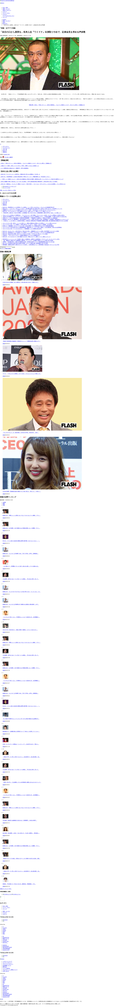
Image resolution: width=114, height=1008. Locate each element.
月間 (4, 505)
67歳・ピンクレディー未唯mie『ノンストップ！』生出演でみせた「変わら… (21, 744)
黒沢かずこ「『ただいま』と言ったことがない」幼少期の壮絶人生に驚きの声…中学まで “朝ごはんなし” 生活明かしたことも (32, 208)
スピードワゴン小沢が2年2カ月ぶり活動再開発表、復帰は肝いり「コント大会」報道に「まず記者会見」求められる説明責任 (32, 227)
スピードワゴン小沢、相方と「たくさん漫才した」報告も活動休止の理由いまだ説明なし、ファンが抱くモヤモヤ (29, 223)
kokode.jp (5, 945)
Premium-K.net (6, 937)
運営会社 (5, 967)
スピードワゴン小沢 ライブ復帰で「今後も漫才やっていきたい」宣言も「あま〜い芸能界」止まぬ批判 (27, 224)
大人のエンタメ (10, 15)
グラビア (5, 14)
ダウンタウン (6, 199)
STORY (4, 930)
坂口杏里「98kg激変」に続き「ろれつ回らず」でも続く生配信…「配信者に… (21, 833)
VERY (4, 929)
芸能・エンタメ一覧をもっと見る (8, 190)
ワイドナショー (6, 200)
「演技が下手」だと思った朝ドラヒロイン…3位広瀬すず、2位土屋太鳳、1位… (21, 756)
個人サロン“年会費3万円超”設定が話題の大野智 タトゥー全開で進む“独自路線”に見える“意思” (25, 243)
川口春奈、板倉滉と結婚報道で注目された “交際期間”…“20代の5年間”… (20, 820)
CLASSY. (5, 927)
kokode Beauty (6, 946)
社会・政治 (5, 7)
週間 (4, 503)
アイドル (5, 15)
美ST (4, 933)
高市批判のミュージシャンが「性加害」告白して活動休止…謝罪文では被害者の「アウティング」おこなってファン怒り (31, 239)
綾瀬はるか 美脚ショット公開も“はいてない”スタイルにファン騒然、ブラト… (22, 515)
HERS (4, 931)
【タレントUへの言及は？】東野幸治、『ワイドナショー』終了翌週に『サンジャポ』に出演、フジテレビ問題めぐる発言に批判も (34, 215)
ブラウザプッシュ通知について (10, 969)
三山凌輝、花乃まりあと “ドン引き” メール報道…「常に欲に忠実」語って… (21, 579)
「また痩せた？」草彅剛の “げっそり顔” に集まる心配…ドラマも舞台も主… (21, 566)
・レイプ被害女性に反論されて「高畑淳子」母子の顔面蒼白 (14, 168)
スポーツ (5, 11)
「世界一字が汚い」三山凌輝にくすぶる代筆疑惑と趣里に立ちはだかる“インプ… (22, 782)
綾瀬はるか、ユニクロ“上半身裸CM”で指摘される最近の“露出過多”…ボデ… (21, 604)
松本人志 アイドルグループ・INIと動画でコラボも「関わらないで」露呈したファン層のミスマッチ (27, 211)
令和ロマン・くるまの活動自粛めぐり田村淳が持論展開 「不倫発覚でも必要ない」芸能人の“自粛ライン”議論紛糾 (30, 218)
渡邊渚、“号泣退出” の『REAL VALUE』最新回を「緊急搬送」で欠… (19, 883)
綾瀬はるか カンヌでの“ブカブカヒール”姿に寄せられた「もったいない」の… (22, 591)
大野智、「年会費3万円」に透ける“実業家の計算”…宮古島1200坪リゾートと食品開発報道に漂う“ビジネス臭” (29, 241)
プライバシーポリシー (8, 964)
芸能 (4, 10)
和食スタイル (6, 938)
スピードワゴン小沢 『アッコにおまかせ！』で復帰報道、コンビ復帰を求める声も (22, 228)
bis (3, 936)
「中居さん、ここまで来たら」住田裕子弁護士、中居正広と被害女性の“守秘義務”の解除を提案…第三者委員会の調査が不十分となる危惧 (35, 220)
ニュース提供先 (6, 968)
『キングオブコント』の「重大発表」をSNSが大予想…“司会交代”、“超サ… (21, 432)
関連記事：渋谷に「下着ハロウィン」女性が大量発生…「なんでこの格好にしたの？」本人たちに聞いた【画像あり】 (57, 104)
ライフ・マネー (6, 13)
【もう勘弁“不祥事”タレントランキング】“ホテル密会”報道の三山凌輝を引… (21, 718)
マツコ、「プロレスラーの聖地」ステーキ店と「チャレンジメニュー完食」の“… (22, 373)
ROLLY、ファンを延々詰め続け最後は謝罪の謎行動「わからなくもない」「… (21, 540)
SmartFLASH (6, 941)
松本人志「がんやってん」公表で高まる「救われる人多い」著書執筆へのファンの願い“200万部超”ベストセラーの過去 (31, 231)
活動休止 (5, 204)
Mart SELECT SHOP (7, 947)
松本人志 (5, 203)
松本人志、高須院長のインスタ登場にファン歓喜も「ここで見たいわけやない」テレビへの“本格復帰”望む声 (28, 207)
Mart (4, 932)
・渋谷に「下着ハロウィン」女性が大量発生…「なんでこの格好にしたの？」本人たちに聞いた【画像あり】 (26, 163)
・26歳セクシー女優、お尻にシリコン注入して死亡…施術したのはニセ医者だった (19, 165)
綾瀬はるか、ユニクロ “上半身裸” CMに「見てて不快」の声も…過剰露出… (20, 553)
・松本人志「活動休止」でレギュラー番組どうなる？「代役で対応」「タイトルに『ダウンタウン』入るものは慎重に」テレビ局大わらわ (32, 184)
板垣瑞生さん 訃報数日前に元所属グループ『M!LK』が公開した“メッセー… (21, 731)
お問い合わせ (6, 971)
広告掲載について (7, 965)
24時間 (4, 502)
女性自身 (5, 940)
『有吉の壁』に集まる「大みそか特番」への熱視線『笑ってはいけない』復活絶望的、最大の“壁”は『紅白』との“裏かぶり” (32, 212)
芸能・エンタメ (6, 8)
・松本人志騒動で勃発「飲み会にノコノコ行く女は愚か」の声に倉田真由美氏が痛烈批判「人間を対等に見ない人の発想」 (29, 181)
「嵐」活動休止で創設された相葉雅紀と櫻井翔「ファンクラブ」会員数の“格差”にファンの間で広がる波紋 (28, 240)
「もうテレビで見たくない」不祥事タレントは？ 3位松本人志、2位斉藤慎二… (21, 617)
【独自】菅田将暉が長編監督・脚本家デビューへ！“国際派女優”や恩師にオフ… (22, 341)
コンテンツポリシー (7, 962)
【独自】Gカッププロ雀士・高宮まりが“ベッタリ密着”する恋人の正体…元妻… (21, 858)
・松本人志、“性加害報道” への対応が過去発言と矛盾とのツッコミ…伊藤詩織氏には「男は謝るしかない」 (25, 176)
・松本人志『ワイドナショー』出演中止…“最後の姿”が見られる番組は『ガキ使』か (20, 174)
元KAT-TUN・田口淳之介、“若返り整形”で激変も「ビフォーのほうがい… (20, 629)
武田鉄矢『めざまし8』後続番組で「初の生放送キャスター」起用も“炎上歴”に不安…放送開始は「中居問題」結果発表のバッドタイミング (35, 219)
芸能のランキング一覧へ (6, 888)
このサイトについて (7, 961)
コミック (5, 17)
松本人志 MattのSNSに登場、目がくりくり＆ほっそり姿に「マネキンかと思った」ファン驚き (25, 234)
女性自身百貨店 (6, 948)
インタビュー (8, 10)
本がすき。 (5, 942)
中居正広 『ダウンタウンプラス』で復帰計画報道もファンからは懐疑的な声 (21, 235)
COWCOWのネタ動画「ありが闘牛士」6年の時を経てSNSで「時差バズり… (21, 282)
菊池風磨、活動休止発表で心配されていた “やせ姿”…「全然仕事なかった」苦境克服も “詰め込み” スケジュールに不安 (31, 244)
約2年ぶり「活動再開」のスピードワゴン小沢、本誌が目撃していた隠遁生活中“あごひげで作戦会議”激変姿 (28, 226)
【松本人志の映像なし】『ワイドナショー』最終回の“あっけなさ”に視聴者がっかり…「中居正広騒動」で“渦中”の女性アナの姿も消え (35, 216)
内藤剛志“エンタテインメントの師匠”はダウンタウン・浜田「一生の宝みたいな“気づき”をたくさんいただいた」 (29, 210)
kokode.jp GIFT (6, 949)
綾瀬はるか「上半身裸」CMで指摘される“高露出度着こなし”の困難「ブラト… (21, 528)
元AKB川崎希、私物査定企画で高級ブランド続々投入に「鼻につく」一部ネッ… (22, 491)
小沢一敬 (5, 202)
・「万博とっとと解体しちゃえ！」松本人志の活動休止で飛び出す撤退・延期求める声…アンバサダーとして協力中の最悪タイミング (31, 179)
